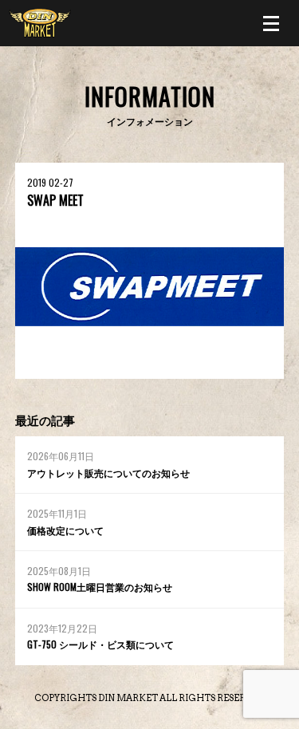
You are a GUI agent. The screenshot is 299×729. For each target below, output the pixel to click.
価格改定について (65, 530)
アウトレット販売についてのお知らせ (108, 472)
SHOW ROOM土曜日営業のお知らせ (99, 586)
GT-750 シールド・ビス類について (100, 644)
